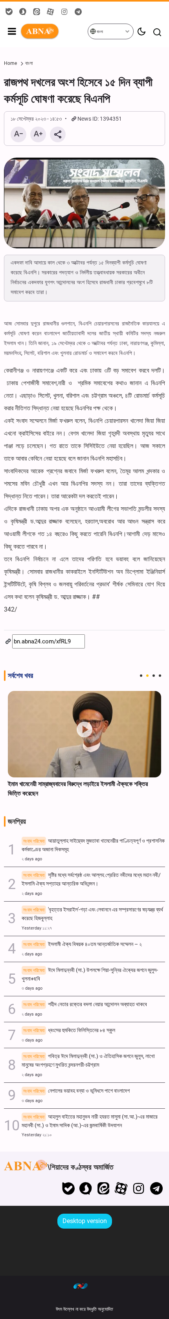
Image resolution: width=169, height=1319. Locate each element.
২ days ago (32, 859)
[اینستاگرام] (138, 1188)
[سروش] (86, 1188)
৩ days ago (32, 988)
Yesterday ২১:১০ (37, 1134)
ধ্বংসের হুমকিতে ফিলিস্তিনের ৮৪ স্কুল (69, 1030)
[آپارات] (121, 1188)
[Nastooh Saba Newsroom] (84, 1285)
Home (10, 63)
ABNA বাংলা (54, 31)
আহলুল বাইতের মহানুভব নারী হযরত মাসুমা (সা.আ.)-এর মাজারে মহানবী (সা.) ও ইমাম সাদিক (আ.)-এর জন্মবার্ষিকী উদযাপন (90, 1121)
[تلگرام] (156, 1188)
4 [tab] (160, 675)
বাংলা (99, 31)
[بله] (68, 1188)
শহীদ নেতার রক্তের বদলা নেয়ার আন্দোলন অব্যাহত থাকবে (85, 1004)
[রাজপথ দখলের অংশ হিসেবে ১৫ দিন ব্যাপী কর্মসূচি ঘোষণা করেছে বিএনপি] (84, 203)
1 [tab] (141, 675)
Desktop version (84, 1221)
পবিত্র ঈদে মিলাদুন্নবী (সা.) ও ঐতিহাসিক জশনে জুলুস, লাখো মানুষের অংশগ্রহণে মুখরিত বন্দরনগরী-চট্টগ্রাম (88, 1060)
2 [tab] (147, 675)
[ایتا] (103, 1188)
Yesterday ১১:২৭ (37, 928)
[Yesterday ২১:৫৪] (84, 734)
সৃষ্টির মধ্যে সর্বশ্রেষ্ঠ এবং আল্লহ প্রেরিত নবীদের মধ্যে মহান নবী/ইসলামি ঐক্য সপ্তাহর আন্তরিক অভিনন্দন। (91, 879)
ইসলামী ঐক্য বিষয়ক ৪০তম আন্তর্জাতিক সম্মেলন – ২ (82, 944)
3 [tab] (153, 675)
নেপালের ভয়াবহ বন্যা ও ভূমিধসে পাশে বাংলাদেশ (76, 1091)
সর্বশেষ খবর (20, 676)
